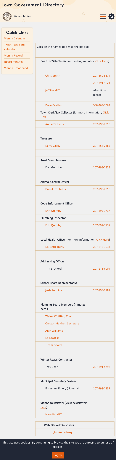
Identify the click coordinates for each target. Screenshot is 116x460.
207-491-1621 (101, 83)
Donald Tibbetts (55, 189)
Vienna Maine (22, 16)
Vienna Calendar (14, 38)
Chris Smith (53, 75)
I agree (58, 455)
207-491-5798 (101, 367)
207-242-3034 (101, 247)
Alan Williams (54, 330)
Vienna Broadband (16, 68)
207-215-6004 (101, 268)
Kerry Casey (52, 145)
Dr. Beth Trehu (54, 247)
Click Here (101, 61)
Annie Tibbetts (54, 124)
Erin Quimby (53, 210)
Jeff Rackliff (52, 90)
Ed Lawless (52, 338)
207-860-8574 (101, 75)
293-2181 (104, 290)
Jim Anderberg (62, 432)
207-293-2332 (101, 388)
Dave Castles (53, 105)
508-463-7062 (101, 105)
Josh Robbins (53, 290)
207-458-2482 (101, 145)
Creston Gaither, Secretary (62, 323)
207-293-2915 (101, 124)
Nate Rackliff (53, 414)
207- (96, 290)
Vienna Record (13, 55)
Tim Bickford (53, 345)
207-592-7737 (101, 210)
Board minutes (13, 61)
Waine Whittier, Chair (59, 316)
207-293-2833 (101, 167)
